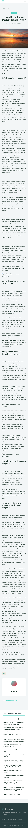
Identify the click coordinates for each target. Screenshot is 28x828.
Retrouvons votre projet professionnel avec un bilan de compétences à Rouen (14, 740)
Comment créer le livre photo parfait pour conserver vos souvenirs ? (14, 723)
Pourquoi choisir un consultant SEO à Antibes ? (14, 755)
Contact (20, 819)
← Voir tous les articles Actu (9, 700)
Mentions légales (11, 819)
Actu (8, 8)
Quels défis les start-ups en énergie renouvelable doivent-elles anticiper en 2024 (13, 729)
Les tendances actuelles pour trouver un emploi (13, 776)
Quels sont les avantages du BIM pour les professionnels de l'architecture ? (14, 766)
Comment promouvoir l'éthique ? (13, 794)
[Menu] (24, 1)
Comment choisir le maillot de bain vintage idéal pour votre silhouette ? (13, 760)
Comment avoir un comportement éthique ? (13, 771)
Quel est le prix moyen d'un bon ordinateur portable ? (12, 745)
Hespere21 (9, 809)
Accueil (3, 8)
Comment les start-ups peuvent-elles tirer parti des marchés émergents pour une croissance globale (14, 789)
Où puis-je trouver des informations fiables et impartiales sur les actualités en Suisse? (13, 782)
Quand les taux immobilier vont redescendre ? (12, 735)
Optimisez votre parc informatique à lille (13, 750)
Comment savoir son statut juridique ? (14, 719)
